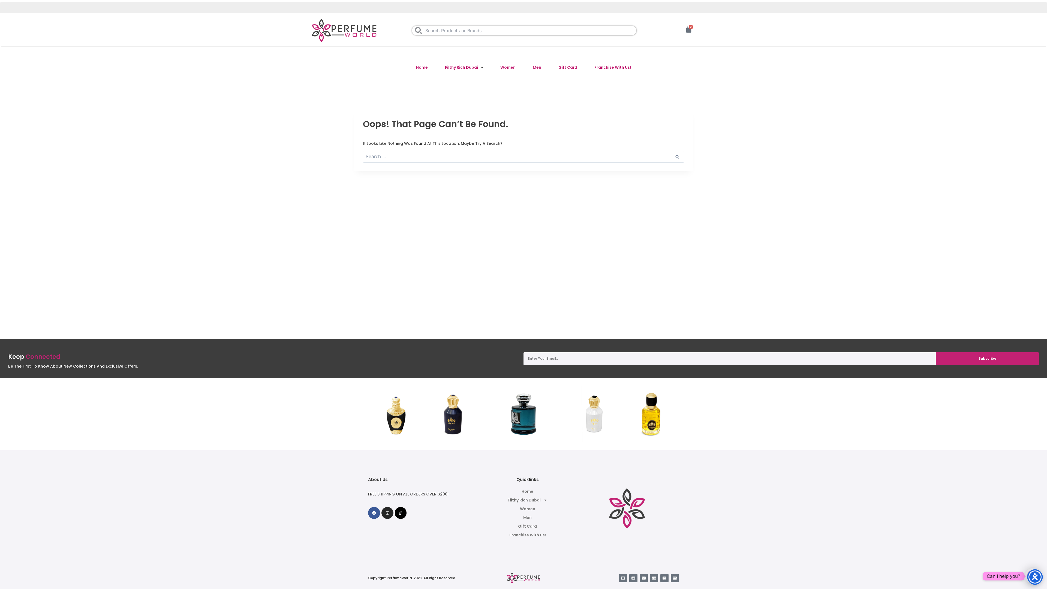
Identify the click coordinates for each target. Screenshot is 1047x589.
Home (422, 67)
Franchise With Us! (612, 67)
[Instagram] (387, 513)
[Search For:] (523, 157)
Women (508, 67)
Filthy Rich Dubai (461, 67)
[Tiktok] (401, 513)
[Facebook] (374, 513)
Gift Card (567, 67)
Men (537, 67)
